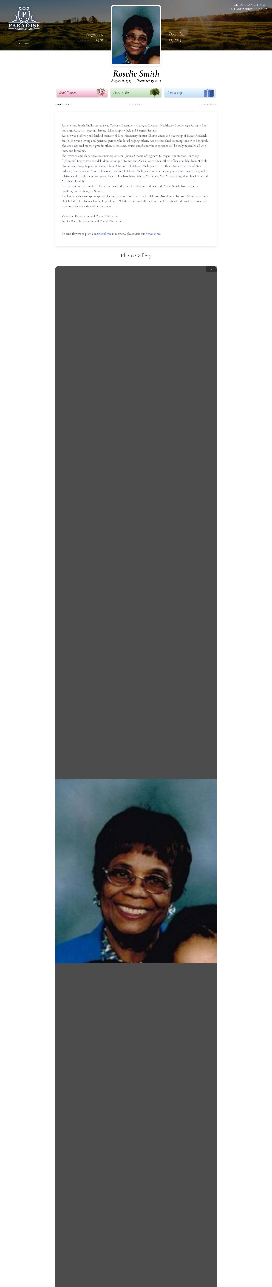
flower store (153, 234)
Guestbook (208, 104)
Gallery (135, 104)
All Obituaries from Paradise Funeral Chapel (249, 7)
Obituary (63, 104)
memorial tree (102, 234)
